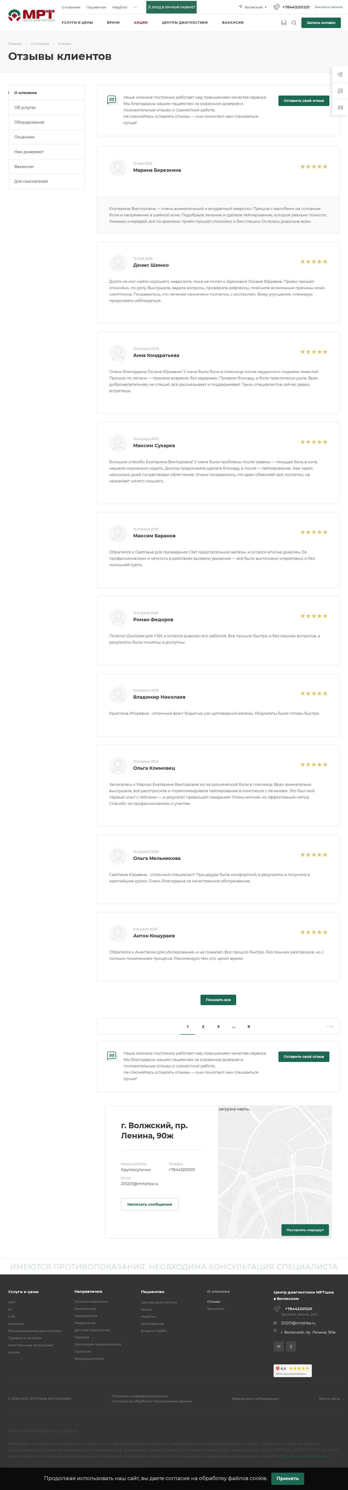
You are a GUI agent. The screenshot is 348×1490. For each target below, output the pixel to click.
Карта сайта (329, 1398)
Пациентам (152, 1291)
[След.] (328, 1026)
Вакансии (24, 166)
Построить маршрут (305, 1230)
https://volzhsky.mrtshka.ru (304, 1456)
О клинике (25, 92)
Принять (288, 1478)
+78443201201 (296, 7)
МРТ (12, 1302)
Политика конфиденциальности (140, 1396)
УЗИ (11, 1316)
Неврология (85, 1323)
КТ (10, 1309)
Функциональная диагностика (34, 1331)
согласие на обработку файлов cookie (216, 1478)
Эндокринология (89, 1358)
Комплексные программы (30, 1345)
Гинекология (85, 1309)
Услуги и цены (23, 1291)
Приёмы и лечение (24, 1338)
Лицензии (24, 137)
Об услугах (25, 107)
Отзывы (213, 1301)
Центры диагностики (159, 1302)
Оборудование (29, 122)
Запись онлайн (321, 22)
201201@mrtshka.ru (139, 1183)
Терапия (81, 1337)
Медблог (148, 1316)
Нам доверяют (28, 151)
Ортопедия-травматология (97, 1344)
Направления (88, 1291)
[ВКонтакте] (279, 1346)
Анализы (16, 1324)
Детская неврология (92, 1330)
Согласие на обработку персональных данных (152, 1401)
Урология (82, 1351)
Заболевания (152, 1324)
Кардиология (85, 1316)
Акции (14, 1352)
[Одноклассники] (291, 1346)
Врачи (146, 1309)
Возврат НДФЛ (154, 1331)
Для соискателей (31, 181)
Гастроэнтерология (91, 1301)
